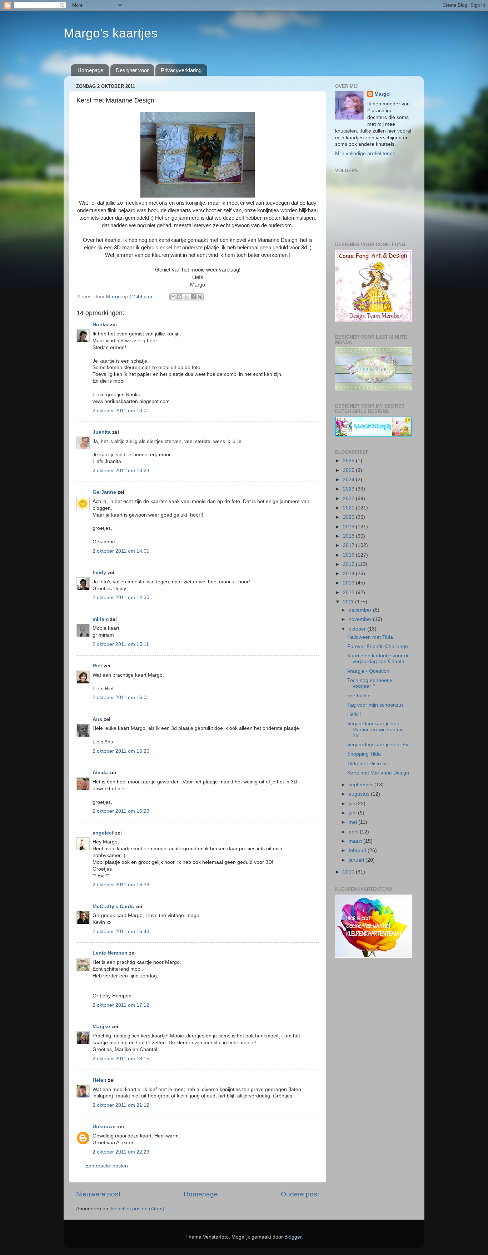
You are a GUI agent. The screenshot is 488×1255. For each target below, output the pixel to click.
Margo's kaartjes (111, 33)
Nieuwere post (98, 1194)
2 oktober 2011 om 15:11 (121, 644)
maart (356, 841)
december (361, 610)
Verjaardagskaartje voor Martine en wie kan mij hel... (375, 729)
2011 (349, 601)
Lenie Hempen (110, 953)
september (361, 784)
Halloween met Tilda (370, 637)
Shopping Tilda (364, 754)
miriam (101, 619)
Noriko (101, 324)
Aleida (100, 772)
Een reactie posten (106, 1166)
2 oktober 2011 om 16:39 (121, 884)
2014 (349, 573)
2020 (349, 517)
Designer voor (132, 70)
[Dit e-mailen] (172, 296)
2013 (349, 583)
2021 (349, 508)
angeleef (103, 833)
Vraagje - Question (368, 671)
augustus (360, 794)
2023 (349, 489)
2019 (349, 526)
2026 (349, 460)
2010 (349, 872)
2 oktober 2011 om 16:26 (121, 751)
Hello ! (354, 714)
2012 (349, 592)
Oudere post (300, 1194)
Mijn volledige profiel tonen (365, 153)
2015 (349, 564)
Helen (99, 1080)
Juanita (102, 432)
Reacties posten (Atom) (137, 1208)
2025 (349, 470)
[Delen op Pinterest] (200, 296)
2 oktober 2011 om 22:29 (121, 1152)
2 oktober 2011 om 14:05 (121, 551)
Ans (97, 719)
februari (358, 850)
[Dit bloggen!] (179, 296)
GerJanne (104, 492)
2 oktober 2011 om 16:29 (121, 811)
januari (357, 860)
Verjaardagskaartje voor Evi (378, 744)
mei (353, 822)
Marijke (102, 1026)
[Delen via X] (186, 296)
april (354, 832)
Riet (97, 665)
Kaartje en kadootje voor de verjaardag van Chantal (378, 658)
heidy (99, 572)
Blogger (293, 1237)
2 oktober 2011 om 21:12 (121, 1105)
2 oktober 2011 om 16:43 (121, 931)
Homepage (90, 70)
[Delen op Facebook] (193, 296)
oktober (358, 629)
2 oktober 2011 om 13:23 (121, 470)
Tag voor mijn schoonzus (375, 705)
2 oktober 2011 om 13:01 (121, 410)
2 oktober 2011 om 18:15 (121, 1058)
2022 (349, 498)
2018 (349, 536)
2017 (349, 545)
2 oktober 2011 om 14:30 (121, 597)
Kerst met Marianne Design (378, 773)
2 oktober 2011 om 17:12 (121, 1005)
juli (352, 803)
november (361, 619)
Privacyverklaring (181, 70)
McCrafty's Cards (113, 906)
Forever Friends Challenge (377, 646)
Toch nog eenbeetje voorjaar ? (369, 683)
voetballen (358, 695)
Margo (382, 94)
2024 (349, 479)
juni (353, 813)
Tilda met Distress (367, 763)
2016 (349, 555)
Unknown (104, 1126)
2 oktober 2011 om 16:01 (121, 697)
